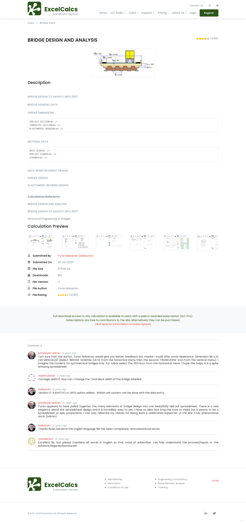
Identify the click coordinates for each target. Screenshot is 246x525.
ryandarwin (45, 439)
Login (193, 13)
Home (103, 13)
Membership (115, 479)
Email (215, 480)
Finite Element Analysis (171, 483)
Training (163, 487)
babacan (44, 389)
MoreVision (114, 483)
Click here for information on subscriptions (123, 324)
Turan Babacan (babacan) (75, 256)
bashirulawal (46, 376)
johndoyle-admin (49, 353)
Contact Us (196, 5)
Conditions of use (118, 487)
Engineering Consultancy (172, 479)
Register (209, 13)
